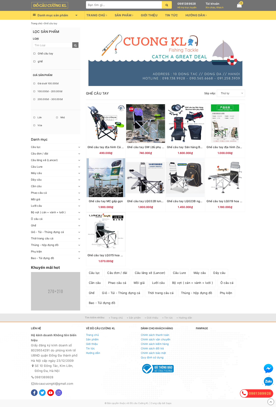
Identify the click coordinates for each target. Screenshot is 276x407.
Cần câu (36, 186)
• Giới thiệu (151, 317)
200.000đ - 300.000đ (50, 99)
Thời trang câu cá (42, 238)
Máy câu (36, 173)
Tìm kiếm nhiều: (95, 317)
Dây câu (36, 179)
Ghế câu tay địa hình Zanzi (225, 147)
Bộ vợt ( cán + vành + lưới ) (48, 212)
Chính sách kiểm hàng (155, 343)
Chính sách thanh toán (155, 334)
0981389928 (186, 3)
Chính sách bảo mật (153, 352)
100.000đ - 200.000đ (49, 91)
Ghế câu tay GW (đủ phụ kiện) (148, 147)
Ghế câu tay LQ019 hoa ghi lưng (229, 201)
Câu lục (36, 146)
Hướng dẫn (196, 15)
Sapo (169, 403)
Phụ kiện (36, 251)
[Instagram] (58, 392)
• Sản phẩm (134, 317)
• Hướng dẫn (184, 317)
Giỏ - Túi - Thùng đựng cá (47, 232)
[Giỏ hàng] (239, 5)
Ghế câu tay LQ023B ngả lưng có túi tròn (195, 201)
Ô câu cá (36, 218)
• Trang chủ (116, 317)
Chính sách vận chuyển (155, 339)
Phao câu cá (39, 192)
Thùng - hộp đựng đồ (44, 244)
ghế (40, 61)
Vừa (39, 125)
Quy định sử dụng (152, 357)
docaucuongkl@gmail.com (54, 383)
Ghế (33, 225)
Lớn (39, 117)
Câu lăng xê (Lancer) (44, 160)
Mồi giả (35, 199)
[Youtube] (50, 392)
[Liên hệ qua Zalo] (268, 381)
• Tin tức (167, 317)
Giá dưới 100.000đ (48, 83)
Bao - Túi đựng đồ (42, 258)
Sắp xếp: (210, 93)
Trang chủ (96, 15)
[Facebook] (34, 392)
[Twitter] (42, 392)
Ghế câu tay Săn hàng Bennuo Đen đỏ (193, 147)
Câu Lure (36, 166)
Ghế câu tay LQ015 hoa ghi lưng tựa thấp (115, 255)
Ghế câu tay (45, 53)
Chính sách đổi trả (152, 348)
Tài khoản (212, 3)
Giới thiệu (149, 15)
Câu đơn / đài (39, 153)
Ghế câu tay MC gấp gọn (106, 201)
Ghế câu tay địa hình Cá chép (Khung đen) (116, 147)
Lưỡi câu (36, 205)
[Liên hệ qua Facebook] (268, 368)
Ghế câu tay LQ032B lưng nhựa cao (152, 201)
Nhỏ (62, 117)
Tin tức (171, 15)
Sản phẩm (123, 15)
